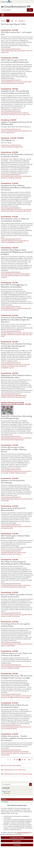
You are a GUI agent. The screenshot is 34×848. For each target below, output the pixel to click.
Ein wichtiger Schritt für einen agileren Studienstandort (15, 625)
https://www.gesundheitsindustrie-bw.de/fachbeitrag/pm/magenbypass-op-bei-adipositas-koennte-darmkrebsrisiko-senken (14, 395)
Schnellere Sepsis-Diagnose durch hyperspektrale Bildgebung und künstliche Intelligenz (17, 252)
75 (16, 21)
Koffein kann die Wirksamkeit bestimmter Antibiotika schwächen (17, 156)
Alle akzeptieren (17, 841)
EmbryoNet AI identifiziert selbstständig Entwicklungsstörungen (16, 417)
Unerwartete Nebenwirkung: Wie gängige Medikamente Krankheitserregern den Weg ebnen (16, 320)
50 (12, 21)
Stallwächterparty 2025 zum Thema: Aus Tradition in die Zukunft (16, 654)
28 (14, 759)
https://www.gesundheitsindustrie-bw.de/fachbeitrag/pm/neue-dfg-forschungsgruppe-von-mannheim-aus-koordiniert (16, 308)
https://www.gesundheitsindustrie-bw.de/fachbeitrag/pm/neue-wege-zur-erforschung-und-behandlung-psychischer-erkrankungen (16, 585)
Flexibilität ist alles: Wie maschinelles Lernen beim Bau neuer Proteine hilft (15, 92)
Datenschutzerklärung (23, 832)
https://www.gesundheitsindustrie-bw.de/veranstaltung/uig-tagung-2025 (12, 146)
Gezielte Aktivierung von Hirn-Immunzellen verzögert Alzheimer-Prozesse (14, 449)
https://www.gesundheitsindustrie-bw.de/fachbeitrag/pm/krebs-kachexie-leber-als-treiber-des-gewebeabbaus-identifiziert (15, 240)
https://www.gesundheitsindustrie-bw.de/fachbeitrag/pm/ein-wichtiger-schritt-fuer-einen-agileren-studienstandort (17, 643)
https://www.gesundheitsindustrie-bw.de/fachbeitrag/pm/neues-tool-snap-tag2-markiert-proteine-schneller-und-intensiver (17, 614)
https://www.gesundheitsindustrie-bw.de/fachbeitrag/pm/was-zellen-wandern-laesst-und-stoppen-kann (17, 50)
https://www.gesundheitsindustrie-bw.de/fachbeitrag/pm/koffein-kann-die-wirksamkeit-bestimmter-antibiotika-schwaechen (16, 176)
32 (24, 759)
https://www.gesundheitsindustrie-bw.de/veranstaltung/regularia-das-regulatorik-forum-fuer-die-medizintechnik (16, 130)
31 (22, 759)
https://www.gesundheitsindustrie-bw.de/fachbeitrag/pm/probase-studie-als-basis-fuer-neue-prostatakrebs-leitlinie (16, 726)
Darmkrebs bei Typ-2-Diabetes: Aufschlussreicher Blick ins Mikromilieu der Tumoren (16, 188)
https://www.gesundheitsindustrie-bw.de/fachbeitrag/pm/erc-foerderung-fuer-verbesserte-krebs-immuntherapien (13, 552)
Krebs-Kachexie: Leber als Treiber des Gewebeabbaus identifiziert (15, 220)
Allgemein (4, 799)
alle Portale (7, 793)
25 (8, 21)
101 (29, 759)
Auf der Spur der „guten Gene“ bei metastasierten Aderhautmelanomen (15, 61)
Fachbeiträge (5, 802)
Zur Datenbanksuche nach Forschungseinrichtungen (17, 774)
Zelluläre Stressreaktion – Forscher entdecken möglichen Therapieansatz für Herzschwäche (16, 738)
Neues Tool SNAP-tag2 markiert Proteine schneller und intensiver (16, 596)
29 (17, 759)
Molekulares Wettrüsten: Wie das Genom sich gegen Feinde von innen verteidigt (16, 677)
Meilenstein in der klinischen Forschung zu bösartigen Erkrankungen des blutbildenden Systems (16, 346)
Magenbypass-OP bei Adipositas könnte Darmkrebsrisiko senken (16, 376)
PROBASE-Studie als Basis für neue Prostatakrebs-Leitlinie (14, 706)
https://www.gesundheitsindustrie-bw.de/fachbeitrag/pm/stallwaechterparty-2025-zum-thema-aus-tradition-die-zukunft (16, 666)
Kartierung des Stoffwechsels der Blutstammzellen (13, 509)
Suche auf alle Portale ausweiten (12, 765)
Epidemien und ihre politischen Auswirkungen (13, 482)
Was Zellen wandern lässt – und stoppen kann (16, 33)
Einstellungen (17, 845)
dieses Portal (7, 791)
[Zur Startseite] (16, 6)
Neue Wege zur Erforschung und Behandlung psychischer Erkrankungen (16, 563)
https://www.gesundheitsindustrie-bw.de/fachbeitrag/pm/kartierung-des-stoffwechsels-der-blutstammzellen (16, 526)
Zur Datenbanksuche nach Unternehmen (14, 770)
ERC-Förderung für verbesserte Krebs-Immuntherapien (15, 537)
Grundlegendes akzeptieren (17, 837)
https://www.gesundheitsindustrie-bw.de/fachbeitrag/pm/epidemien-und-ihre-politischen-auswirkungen (17, 498)
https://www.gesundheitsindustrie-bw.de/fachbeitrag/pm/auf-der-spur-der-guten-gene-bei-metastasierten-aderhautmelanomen (16, 81)
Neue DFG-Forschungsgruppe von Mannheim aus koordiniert (14, 286)
